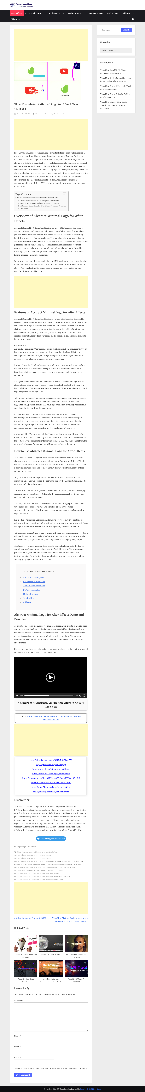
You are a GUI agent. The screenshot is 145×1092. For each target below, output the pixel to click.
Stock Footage (113, 13)
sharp (40, 867)
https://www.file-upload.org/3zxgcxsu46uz (51, 787)
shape (34, 867)
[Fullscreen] (84, 695)
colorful (64, 861)
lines (52, 864)
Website (17, 1057)
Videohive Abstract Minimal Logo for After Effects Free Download (38, 879)
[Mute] (80, 695)
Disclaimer (25, 208)
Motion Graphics (96, 13)
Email (17, 1047)
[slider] (48, 695)
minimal (61, 864)
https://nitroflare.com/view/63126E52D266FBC (51, 760)
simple (51, 867)
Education (15, 19)
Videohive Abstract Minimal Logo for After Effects (44, 870)
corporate (71, 861)
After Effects (16, 13)
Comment (19, 1000)
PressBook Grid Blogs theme (91, 1089)
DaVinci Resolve (74, 13)
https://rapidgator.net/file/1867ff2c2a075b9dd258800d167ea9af (51, 778)
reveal (16, 867)
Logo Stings (21, 847)
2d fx (19, 852)
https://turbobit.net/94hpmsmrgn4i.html (51, 769)
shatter (45, 867)
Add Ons (126, 13)
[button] (50, 677)
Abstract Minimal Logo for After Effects (43, 852)
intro (47, 864)
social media (66, 867)
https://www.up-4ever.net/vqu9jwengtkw (51, 792)
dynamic (79, 861)
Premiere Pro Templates (34, 581)
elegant (17, 864)
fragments (28, 864)
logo (56, 864)
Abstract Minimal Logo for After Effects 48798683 (32, 855)
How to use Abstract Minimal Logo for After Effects (40, 203)
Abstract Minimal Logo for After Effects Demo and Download (43, 206)
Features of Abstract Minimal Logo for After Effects (40, 201)
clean (58, 861)
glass (43, 864)
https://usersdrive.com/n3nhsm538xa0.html (51, 782)
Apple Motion (54, 13)
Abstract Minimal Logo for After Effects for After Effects (34, 861)
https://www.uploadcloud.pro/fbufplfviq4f (51, 773)
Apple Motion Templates (34, 585)
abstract (25, 852)
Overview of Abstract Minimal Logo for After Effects (37, 198)
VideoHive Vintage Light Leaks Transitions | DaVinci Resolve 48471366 (113, 105)
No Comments (59, 114)
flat (22, 864)
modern (68, 864)
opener (75, 864)
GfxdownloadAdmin (42, 114)
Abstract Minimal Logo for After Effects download (32, 858)
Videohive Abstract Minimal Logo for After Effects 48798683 (36, 873)
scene (29, 867)
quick (80, 864)
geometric (36, 864)
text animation (19, 870)
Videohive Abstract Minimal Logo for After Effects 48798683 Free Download (42, 876)
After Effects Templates (33, 577)
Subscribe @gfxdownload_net (52, 838)
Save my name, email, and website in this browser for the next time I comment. (51, 1068)
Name (17, 1036)
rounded (23, 867)
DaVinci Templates (31, 590)
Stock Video (28, 598)
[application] (50, 677)
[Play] (17, 695)
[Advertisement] (51, 45)
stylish (74, 867)
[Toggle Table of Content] (63, 194)
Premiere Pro (35, 13)
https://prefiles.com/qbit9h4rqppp (51, 764)
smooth (58, 867)
